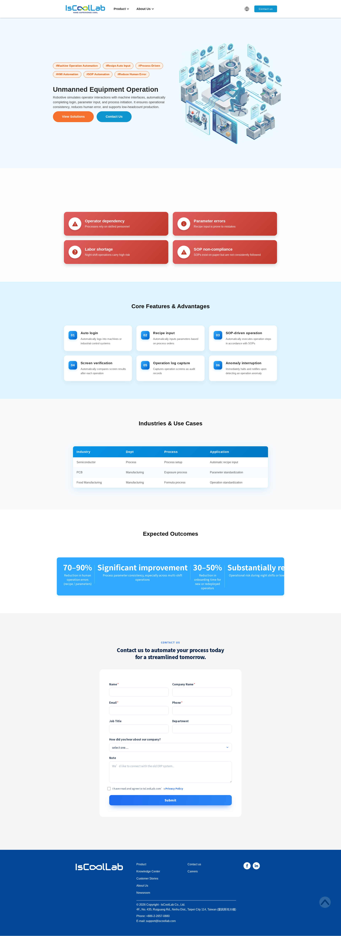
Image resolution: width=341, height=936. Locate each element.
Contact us (266, 8)
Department (180, 721)
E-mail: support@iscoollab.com (156, 920)
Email (113, 702)
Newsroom (143, 892)
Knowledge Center (148, 871)
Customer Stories (147, 878)
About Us (142, 885)
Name (114, 684)
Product (141, 864)
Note (112, 758)
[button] (121, 9)
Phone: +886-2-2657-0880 (153, 916)
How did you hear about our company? (135, 739)
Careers (193, 871)
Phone (177, 702)
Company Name (183, 684)
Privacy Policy (174, 788)
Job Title (115, 721)
